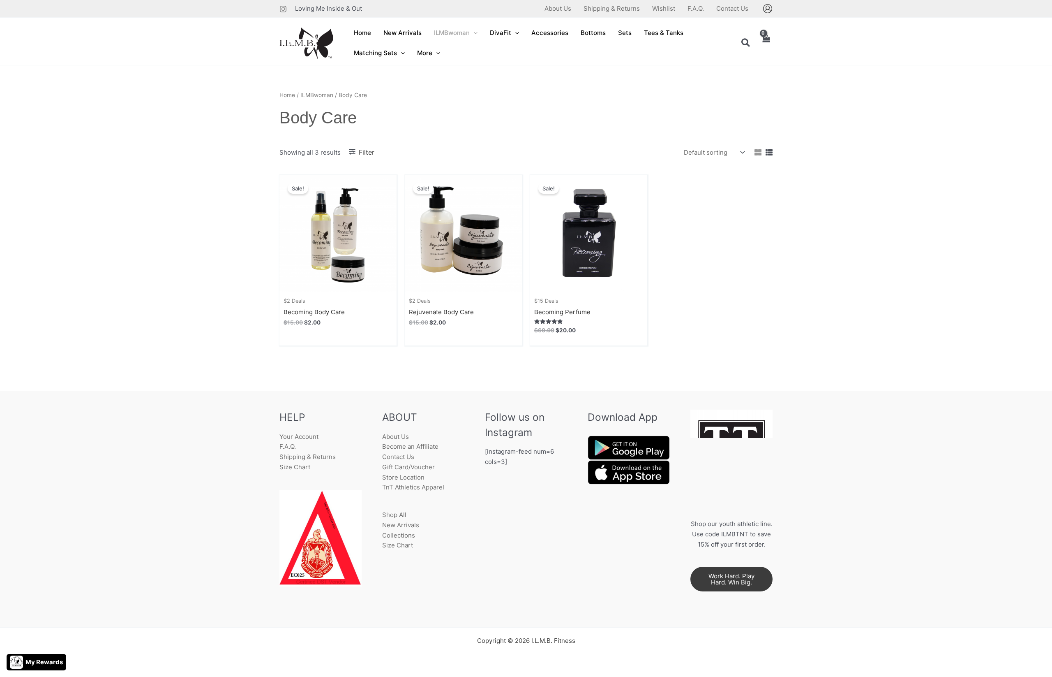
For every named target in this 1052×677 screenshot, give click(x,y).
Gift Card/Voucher (408, 467)
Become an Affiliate (410, 446)
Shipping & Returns (307, 457)
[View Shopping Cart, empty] (766, 43)
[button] (474, 33)
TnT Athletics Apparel (413, 487)
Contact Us (398, 457)
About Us (395, 437)
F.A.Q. (287, 446)
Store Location (403, 477)
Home (287, 95)
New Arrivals (400, 525)
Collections (398, 535)
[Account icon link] (768, 9)
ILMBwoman (316, 95)
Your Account (298, 437)
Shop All (394, 515)
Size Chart (294, 467)
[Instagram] (283, 9)
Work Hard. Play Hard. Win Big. (731, 579)
